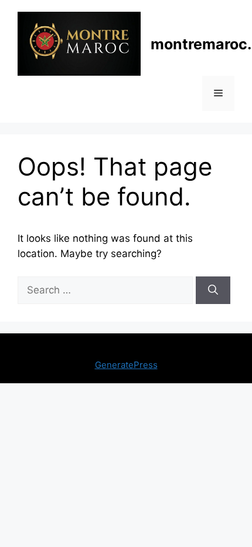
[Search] (213, 290)
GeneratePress (126, 364)
